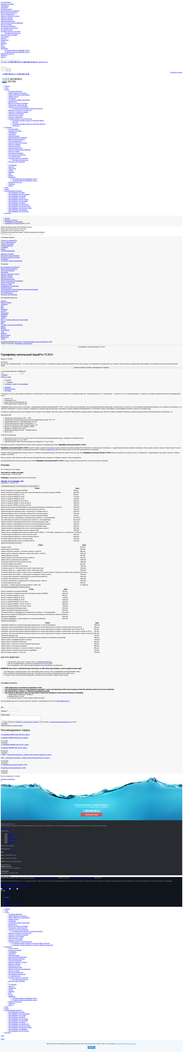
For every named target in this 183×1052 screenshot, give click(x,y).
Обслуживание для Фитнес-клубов (19, 208)
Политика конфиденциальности (11, 884)
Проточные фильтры (7, 14)
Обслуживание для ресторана (18, 199)
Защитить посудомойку (16, 114)
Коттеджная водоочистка (9, 28)
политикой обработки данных (126, 1043)
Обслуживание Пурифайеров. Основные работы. (16, 587)
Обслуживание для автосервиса (19, 194)
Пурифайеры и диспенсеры (14, 222)
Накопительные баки (8, 21)
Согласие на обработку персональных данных (16, 886)
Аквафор (4, 43)
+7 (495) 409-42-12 (14, 62)
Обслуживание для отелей (17, 196)
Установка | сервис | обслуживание (16, 384)
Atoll (2, 45)
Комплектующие (6, 9)
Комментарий (5, 715)
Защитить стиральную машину (18, 112)
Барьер (3, 47)
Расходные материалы (8, 26)
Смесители (4, 7)
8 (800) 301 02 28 (51, 449)
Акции (7, 189)
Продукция (8, 127)
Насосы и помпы (6, 24)
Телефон (4, 711)
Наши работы (12, 842)
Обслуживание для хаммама (17, 210)
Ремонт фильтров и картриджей (18, 95)
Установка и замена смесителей (19, 100)
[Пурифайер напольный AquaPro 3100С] (14, 765)
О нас (6, 88)
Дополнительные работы (9, 620)
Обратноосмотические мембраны (12, 23)
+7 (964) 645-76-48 (28, 62)
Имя (2, 707)
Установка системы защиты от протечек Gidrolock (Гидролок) (32, 945)
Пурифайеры (5, 6)
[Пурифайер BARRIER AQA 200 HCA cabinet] (15, 734)
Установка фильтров (15, 91)
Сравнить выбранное (8, 779)
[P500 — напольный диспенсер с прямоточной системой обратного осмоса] (26, 755)
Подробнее (6, 829)
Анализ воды (12, 102)
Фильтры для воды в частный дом (19, 110)
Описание (8, 387)
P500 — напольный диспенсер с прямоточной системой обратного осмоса (25, 758)
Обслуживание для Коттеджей (18, 211)
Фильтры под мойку (7, 4)
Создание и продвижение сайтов (46, 878)
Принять (91, 1047)
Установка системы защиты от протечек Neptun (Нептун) (31, 943)
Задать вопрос (13, 839)
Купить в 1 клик (6, 377)
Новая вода (4, 40)
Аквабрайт (4, 48)
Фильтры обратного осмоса (10, 16)
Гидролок (4, 55)
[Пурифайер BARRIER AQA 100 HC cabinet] (15, 744)
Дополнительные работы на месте (11, 543)
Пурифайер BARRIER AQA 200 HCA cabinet (14, 738)
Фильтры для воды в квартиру (18, 107)
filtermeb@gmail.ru (46, 662)
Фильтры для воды (11, 220)
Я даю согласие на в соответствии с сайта (40, 722)
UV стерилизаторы (7, 30)
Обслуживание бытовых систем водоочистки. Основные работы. (20, 486)
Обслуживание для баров (16, 198)
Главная (7, 86)
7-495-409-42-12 (91, 810)
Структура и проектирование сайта (81, 878)
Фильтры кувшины (7, 18)
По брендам (5, 36)
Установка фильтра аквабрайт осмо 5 (17, 50)
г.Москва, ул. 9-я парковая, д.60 (12, 481)
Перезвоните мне (91, 814)
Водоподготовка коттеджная (18, 103)
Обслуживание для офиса (16, 203)
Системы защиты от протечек (10, 31)
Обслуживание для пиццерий (18, 201)
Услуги (7, 90)
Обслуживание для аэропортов (18, 205)
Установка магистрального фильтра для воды (27, 108)
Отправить (5, 724)
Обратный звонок (13, 834)
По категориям (6, 2)
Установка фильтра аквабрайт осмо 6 (17, 52)
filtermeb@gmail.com (41, 62)
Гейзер (3, 42)
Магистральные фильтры (9, 12)
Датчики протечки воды (12, 33)
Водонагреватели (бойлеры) (10, 11)
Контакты (8, 213)
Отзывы (10, 836)
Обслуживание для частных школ (19, 206)
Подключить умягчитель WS (17, 105)
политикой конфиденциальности (61, 722)
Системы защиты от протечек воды (20, 119)
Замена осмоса (13, 96)
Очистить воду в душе (15, 115)
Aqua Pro (4, 38)
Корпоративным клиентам (13, 191)
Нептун (3, 57)
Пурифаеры (12, 98)
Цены (6, 187)
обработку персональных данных (27, 722)
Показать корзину (176, 72)
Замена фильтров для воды (17, 93)
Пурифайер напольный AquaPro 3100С (39, 342)
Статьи (10, 841)
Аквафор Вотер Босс (7, 54)
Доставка (4, 62)
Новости (10, 837)
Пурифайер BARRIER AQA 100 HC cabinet (14, 342)
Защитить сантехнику (15, 117)
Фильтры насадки (7, 19)
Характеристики (10, 389)
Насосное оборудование (9, 35)
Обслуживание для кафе (16, 193)
